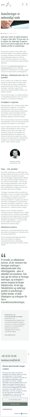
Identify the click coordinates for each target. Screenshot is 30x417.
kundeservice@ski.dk (10, 360)
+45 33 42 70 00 (8, 356)
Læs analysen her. (10, 334)
